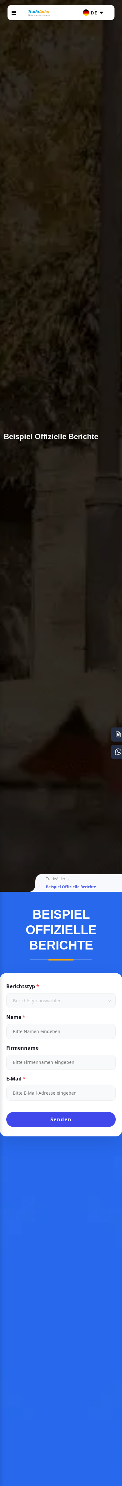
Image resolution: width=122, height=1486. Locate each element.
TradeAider (55, 878)
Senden (61, 1119)
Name (13, 1017)
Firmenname (22, 1047)
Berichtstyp (20, 986)
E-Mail (14, 1078)
